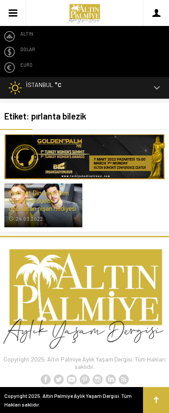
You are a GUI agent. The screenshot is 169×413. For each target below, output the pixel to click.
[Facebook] (45, 379)
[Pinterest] (84, 379)
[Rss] (123, 379)
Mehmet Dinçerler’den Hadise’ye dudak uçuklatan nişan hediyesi (42, 200)
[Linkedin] (110, 379)
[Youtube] (71, 379)
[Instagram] (97, 379)
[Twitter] (58, 379)
